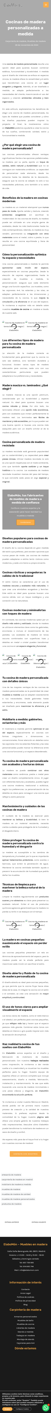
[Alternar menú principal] (46, 5)
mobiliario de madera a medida (16, 1184)
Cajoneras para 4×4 (25, 1343)
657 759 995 (28, 1262)
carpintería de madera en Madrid (17, 1179)
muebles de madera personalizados (18, 1199)
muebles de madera (11, 1189)
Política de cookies (25, 1297)
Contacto (25, 1289)
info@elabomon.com (29, 1270)
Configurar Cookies (22, 1409)
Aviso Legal (25, 1293)
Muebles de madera (36, 41)
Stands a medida (25, 1332)
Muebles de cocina (25, 1324)
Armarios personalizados (25, 1316)
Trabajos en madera (25, 1335)
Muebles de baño (25, 1320)
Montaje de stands (25, 1339)
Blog (25, 1304)
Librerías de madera (25, 1328)
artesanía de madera (11, 1174)
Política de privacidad (25, 1300)
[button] (45, 1407)
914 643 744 (28, 1266)
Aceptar (7, 1409)
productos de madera (11, 1204)
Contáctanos (25, 522)
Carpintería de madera (15, 41)
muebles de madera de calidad (16, 1194)
